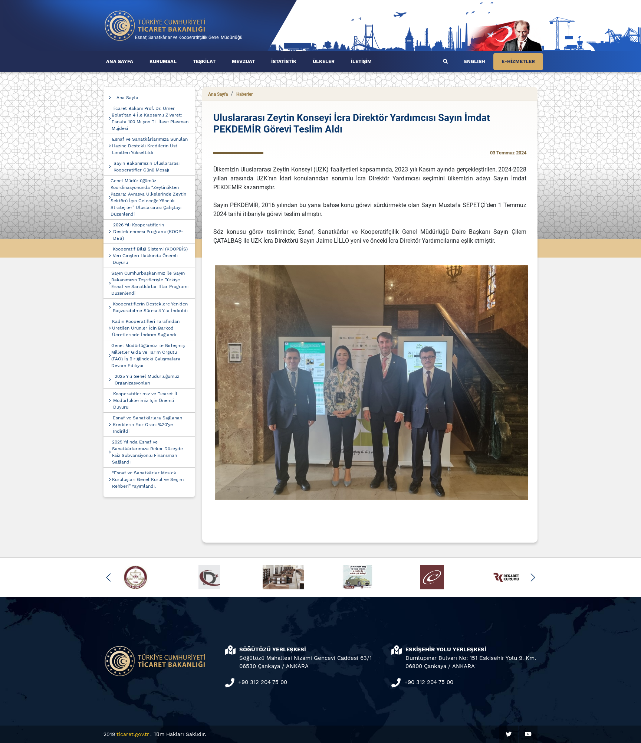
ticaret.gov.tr (132, 734)
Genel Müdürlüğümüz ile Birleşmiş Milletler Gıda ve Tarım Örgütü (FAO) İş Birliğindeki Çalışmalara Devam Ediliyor (148, 355)
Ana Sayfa (127, 97)
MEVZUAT (243, 61)
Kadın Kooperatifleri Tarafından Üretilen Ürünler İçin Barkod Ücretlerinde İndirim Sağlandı (146, 328)
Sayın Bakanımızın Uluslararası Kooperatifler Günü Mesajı (147, 167)
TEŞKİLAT (204, 61)
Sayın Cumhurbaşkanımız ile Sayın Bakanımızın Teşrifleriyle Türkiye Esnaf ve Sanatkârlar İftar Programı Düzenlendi (149, 283)
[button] (108, 577)
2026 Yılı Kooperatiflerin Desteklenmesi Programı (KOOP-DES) (148, 231)
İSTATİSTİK (283, 61)
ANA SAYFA (119, 61)
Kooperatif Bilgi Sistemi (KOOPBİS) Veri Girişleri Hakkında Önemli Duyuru (150, 255)
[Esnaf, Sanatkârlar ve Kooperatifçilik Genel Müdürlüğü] (155, 25)
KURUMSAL (163, 61)
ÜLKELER (324, 61)
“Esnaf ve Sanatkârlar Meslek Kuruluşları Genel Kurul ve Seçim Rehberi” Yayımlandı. (148, 479)
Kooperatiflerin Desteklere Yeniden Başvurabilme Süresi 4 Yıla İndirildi (150, 307)
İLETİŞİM (361, 61)
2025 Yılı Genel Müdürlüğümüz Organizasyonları (147, 380)
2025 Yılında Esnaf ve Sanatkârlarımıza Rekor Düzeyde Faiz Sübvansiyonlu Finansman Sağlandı (147, 452)
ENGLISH (474, 61)
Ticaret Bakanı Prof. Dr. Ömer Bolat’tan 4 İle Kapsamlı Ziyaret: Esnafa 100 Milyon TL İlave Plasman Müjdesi (150, 118)
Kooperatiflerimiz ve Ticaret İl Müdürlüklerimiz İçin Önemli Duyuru (145, 400)
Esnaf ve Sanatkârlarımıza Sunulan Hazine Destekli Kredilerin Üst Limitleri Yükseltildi (150, 146)
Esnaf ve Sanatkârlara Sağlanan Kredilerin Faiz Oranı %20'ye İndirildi (147, 424)
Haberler (244, 94)
